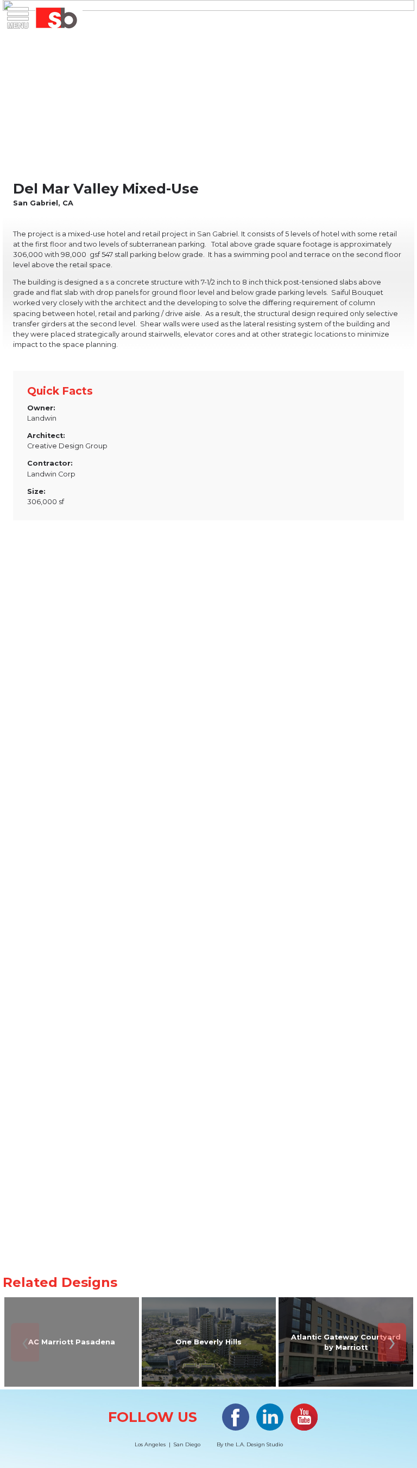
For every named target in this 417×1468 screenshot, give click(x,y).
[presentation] (25, 1342)
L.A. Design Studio (259, 1444)
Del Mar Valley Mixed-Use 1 (208, 879)
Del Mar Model (208, 1106)
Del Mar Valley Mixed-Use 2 (208, 651)
